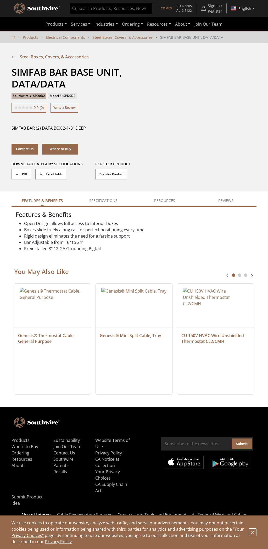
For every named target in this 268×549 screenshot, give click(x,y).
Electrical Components (65, 37)
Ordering (20, 453)
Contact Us (25, 148)
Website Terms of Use (112, 443)
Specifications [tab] (103, 200)
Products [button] (55, 24)
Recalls (60, 472)
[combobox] (111, 8)
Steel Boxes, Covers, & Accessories (123, 37)
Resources (22, 459)
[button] (60, 149)
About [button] (181, 24)
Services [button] (79, 24)
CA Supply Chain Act (111, 487)
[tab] (233, 275)
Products (30, 37)
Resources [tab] (164, 200)
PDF (24, 174)
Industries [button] (104, 24)
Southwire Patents (63, 462)
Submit (242, 443)
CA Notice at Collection (107, 462)
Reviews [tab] (225, 200)
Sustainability (66, 440)
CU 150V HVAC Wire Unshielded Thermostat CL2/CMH (213, 338)
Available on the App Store (184, 462)
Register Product (111, 174)
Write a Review (64, 107)
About (18, 465)
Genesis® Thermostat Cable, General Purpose (47, 338)
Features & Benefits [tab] (42, 200)
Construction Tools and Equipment (152, 515)
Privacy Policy (58, 542)
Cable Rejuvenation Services (84, 515)
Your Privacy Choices (107, 475)
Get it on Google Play (230, 462)
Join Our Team (208, 24)
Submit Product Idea (27, 500)
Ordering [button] (131, 24)
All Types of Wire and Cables (219, 515)
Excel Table (54, 174)
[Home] (13, 37)
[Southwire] (37, 8)
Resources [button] (157, 24)
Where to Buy (25, 446)
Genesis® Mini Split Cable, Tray (130, 335)
